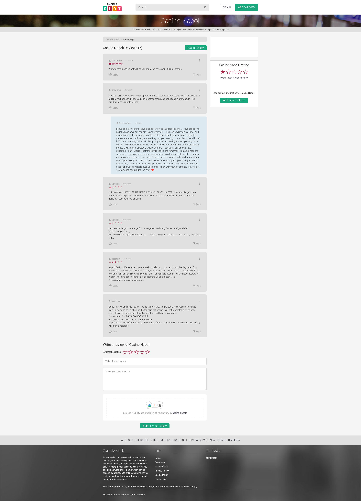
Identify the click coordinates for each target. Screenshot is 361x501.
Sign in (227, 7)
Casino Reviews (113, 39)
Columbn (116, 184)
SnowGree (116, 90)
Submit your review (155, 425)
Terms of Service (182, 486)
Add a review (196, 47)
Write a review (246, 7)
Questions (234, 440)
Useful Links (161, 479)
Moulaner (116, 301)
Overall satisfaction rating (234, 78)
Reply (198, 74)
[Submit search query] (205, 7)
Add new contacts (234, 100)
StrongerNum (125, 123)
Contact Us (211, 458)
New (212, 440)
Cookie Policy (161, 475)
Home (158, 458)
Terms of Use (161, 466)
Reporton (116, 259)
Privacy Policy (162, 470)
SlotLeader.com (118, 494)
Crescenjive (117, 60)
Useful (115, 75)
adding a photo (180, 413)
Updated (221, 440)
